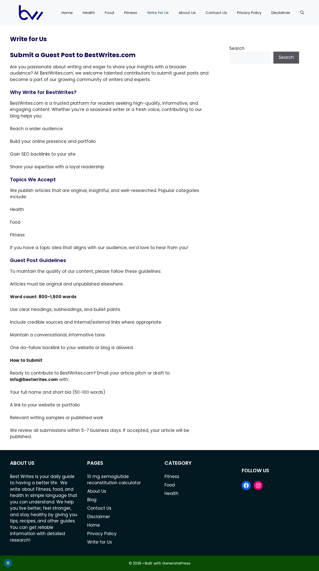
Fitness (130, 12)
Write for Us (158, 12)
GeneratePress (176, 563)
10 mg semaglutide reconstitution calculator (114, 480)
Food (109, 12)
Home (67, 12)
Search (236, 48)
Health (89, 12)
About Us (187, 12)
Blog (91, 500)
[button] (302, 12)
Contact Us (216, 12)
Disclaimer (280, 12)
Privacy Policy (249, 12)
